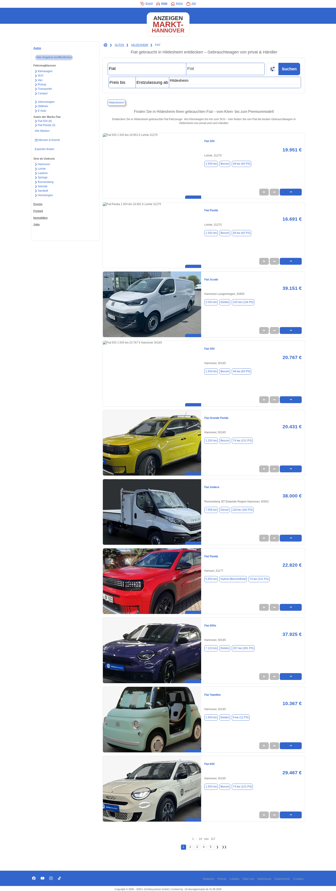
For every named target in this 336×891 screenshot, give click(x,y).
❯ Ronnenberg (44, 182)
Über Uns (248, 878)
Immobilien (40, 217)
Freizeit (38, 211)
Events (38, 204)
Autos (37, 48)
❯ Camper (41, 93)
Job (193, 3)
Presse (222, 878)
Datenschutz (282, 878)
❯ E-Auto (40, 110)
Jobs (36, 224)
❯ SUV (39, 75)
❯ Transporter (43, 88)
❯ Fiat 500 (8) (43, 121)
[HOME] (105, 45)
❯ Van (39, 80)
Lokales (234, 878)
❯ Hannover (42, 164)
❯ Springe (41, 177)
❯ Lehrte (40, 168)
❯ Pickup (40, 84)
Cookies (298, 878)
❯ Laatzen (41, 173)
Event (149, 3)
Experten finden (44, 149)
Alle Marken (42, 130)
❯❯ (224, 847)
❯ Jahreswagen (45, 101)
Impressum (264, 878)
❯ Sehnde (41, 186)
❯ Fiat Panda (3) (45, 125)
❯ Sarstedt (41, 190)
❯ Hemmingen (44, 195)
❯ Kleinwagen (44, 71)
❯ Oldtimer (41, 106)
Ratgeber (208, 878)
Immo (179, 3)
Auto (164, 3)
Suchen (289, 69)
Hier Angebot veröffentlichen (54, 57)
